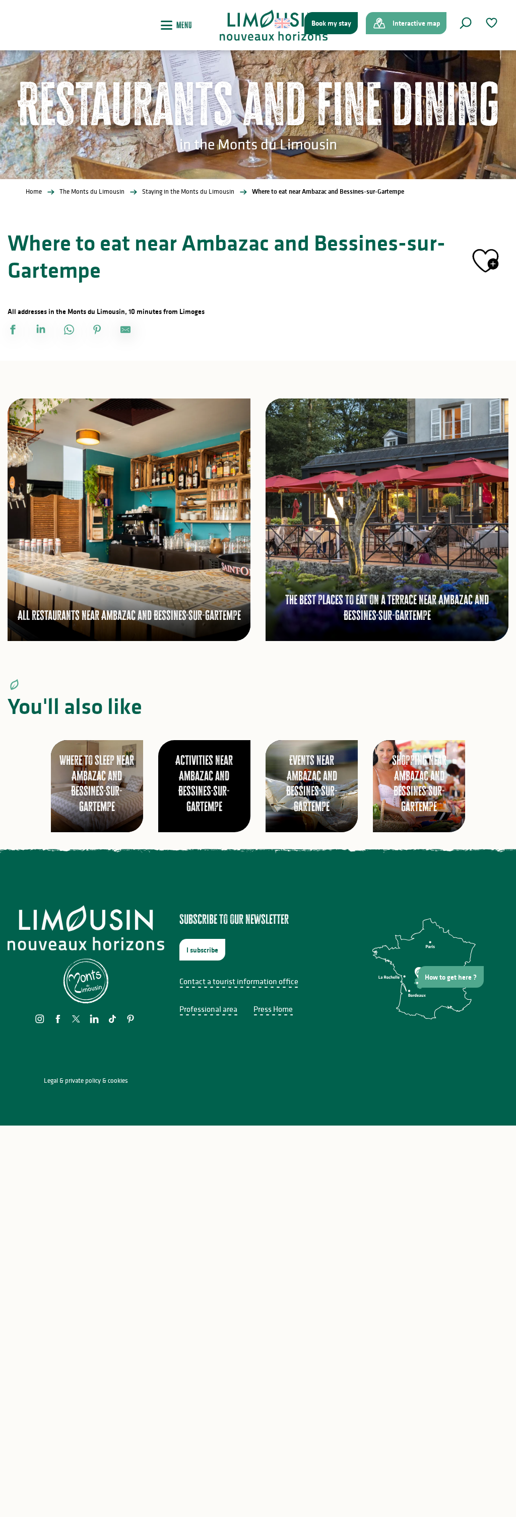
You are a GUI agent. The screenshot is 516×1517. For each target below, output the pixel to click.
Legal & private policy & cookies (86, 1080)
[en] (283, 23)
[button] (466, 23)
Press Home (273, 1009)
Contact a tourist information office (238, 981)
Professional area (208, 1009)
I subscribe (202, 950)
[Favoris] (493, 23)
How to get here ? (451, 977)
